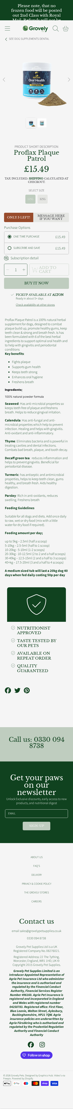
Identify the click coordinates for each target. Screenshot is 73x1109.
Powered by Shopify (22, 1078)
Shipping (36, 178)
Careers (36, 901)
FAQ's (36, 866)
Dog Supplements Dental (29, 39)
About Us (37, 857)
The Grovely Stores (36, 892)
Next (68, 80)
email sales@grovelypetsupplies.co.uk (36, 931)
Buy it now (36, 283)
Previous (4, 80)
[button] (7, 28)
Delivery (36, 875)
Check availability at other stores (35, 305)
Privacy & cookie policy (36, 884)
